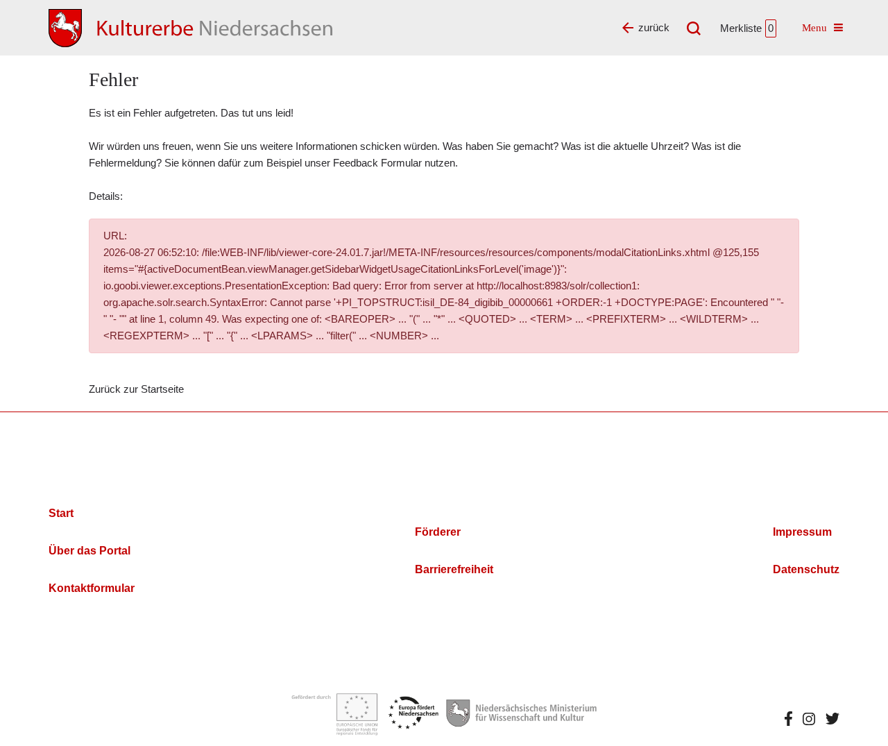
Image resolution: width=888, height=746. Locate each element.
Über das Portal (89, 551)
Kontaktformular (92, 588)
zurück (653, 27)
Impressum (802, 532)
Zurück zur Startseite (136, 389)
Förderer (438, 532)
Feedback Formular (377, 163)
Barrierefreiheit (454, 569)
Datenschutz (806, 569)
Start (61, 513)
